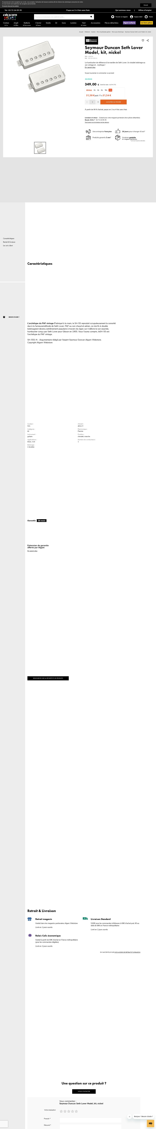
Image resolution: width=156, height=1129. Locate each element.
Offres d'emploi (144, 10)
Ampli (16, 23)
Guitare (6, 23)
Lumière (73, 22)
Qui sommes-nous (123, 10)
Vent (83, 23)
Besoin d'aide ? (14, 317)
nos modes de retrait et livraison (127, 952)
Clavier (38, 23)
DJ (56, 22)
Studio (48, 22)
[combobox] (64, 17)
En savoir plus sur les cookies (10, 6)
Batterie (27, 23)
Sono (64, 22)
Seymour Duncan (77, 339)
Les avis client (8, 245)
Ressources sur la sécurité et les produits (48, 678)
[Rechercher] (91, 17)
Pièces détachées (111, 22)
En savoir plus (90, 67)
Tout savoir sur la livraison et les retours (97, 122)
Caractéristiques (8, 238)
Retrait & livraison (9, 242)
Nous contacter (84, 1091)
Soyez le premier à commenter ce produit (99, 73)
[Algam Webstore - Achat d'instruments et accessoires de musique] (10, 17)
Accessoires (95, 22)
